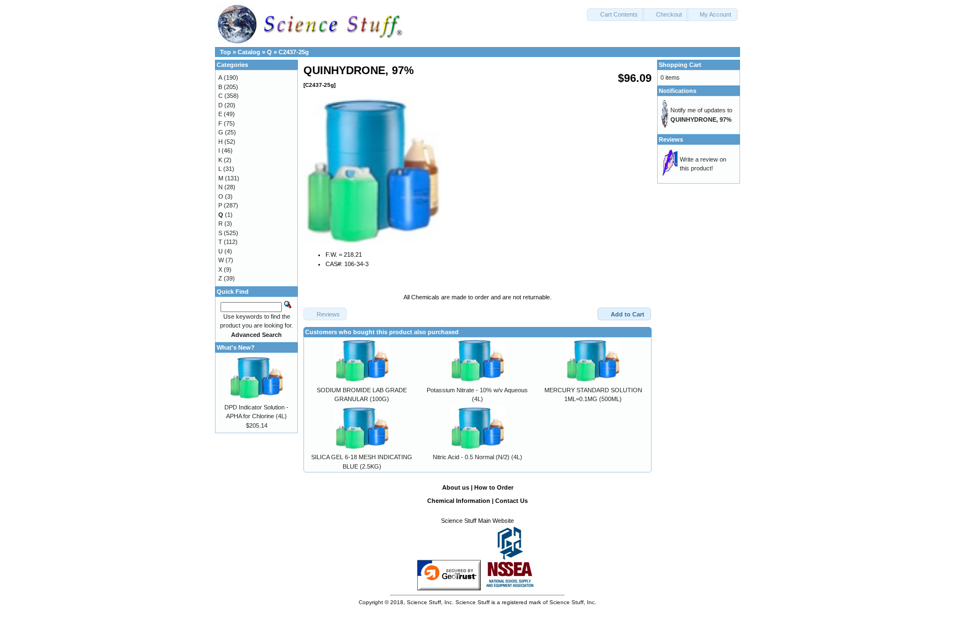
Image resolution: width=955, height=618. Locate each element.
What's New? (236, 347)
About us (455, 487)
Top (225, 52)
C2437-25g (294, 52)
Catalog (249, 52)
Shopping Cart (680, 64)
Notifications (677, 90)
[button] (615, 14)
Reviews (671, 139)
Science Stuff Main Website (477, 520)
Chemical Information (458, 500)
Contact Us (511, 500)
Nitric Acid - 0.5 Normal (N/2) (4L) (477, 457)
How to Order (493, 487)
